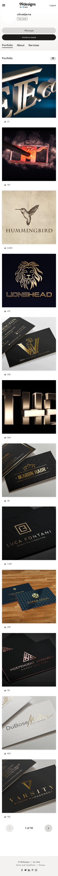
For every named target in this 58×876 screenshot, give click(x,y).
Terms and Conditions (25, 865)
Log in (53, 5)
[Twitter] (25, 870)
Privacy (42, 865)
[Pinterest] (32, 870)
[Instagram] (36, 870)
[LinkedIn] (29, 870)
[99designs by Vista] (27, 5)
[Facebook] (22, 870)
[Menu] (3, 5)
